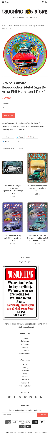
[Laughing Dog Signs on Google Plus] (25, 397)
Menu (7, 2)
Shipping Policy (25, 353)
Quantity (5, 103)
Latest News (25, 257)
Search (25, 338)
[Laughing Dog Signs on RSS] (40, 397)
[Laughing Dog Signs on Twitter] (9, 397)
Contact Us (25, 350)
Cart (46, 2)
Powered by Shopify (40, 432)
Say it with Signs (25, 262)
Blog (25, 373)
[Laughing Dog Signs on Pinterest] (20, 397)
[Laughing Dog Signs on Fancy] (36, 397)
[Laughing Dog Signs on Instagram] (30, 397)
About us (25, 347)
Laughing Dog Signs (24, 432)
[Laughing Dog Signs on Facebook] (14, 397)
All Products (25, 344)
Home (4, 26)
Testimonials (25, 383)
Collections (25, 341)
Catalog (25, 367)
